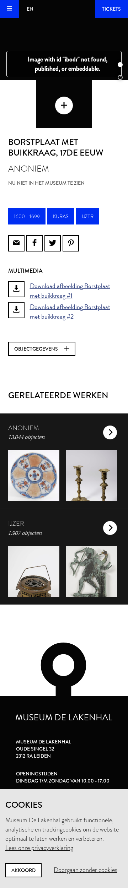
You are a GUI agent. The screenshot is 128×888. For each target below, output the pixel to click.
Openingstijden (37, 773)
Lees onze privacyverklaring (39, 847)
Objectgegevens (36, 348)
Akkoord (23, 870)
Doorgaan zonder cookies (85, 870)
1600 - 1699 (27, 216)
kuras (61, 216)
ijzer (88, 216)
